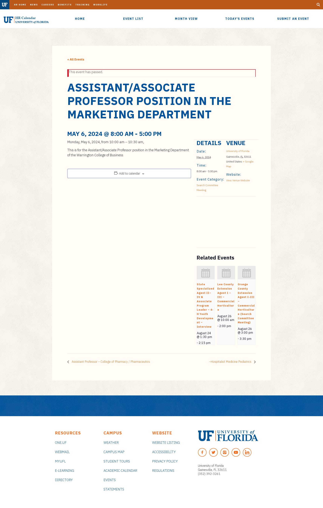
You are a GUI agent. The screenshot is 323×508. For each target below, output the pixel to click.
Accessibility (164, 452)
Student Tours (117, 461)
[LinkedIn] (247, 452)
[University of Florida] (228, 435)
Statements (114, 489)
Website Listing (166, 442)
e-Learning (64, 470)
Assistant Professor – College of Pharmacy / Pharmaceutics (110, 361)
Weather (111, 442)
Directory (64, 480)
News (34, 4)
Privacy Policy (165, 461)
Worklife (100, 4)
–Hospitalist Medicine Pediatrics (230, 361)
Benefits (65, 4)
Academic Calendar (120, 470)
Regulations (163, 470)
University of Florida (237, 151)
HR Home (20, 4)
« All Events (75, 59)
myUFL (60, 461)
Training (82, 4)
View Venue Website (238, 180)
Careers (47, 4)
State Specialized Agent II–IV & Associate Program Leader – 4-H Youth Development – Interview (205, 305)
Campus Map (114, 452)
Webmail (62, 452)
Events (110, 480)
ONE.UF (61, 442)
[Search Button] (318, 4)
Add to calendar (129, 173)
